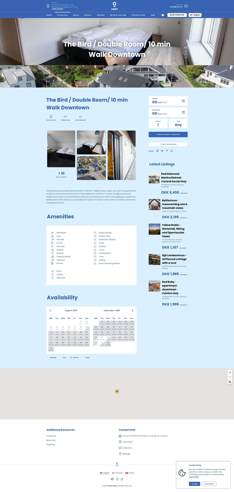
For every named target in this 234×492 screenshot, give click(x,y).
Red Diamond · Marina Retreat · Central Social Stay (173, 177)
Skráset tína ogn (118, 15)
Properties (62, 15)
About (76, 15)
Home (49, 15)
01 (186, 43)
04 (186, 54)
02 (186, 46)
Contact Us (51, 436)
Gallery (87, 15)
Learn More (194, 477)
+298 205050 (57, 9)
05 (186, 57)
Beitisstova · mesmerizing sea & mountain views (174, 204)
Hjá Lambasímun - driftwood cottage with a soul (174, 259)
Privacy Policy (138, 15)
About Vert (50, 440)
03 (185, 50)
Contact (101, 15)
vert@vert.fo (176, 7)
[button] (117, 391)
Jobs (153, 15)
